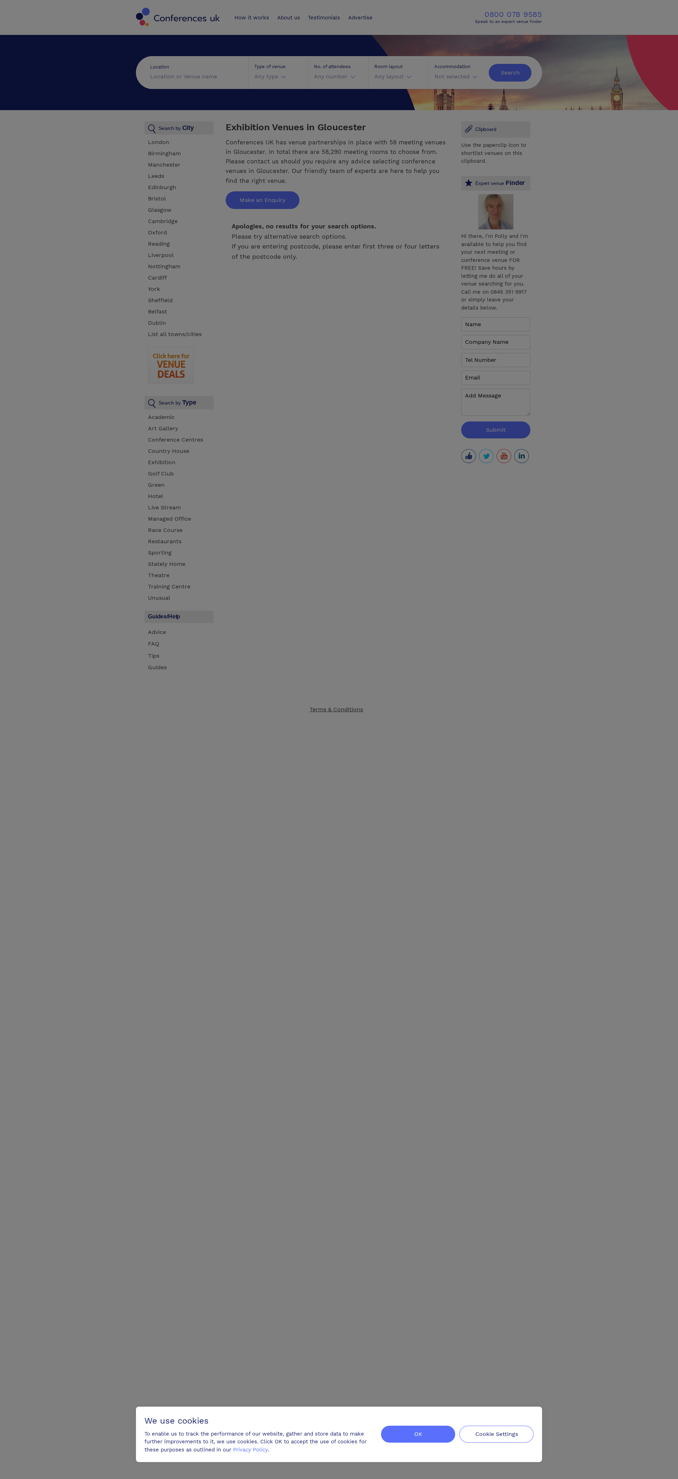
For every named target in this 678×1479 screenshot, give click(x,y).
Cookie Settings (496, 1434)
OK (418, 1434)
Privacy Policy (250, 1450)
